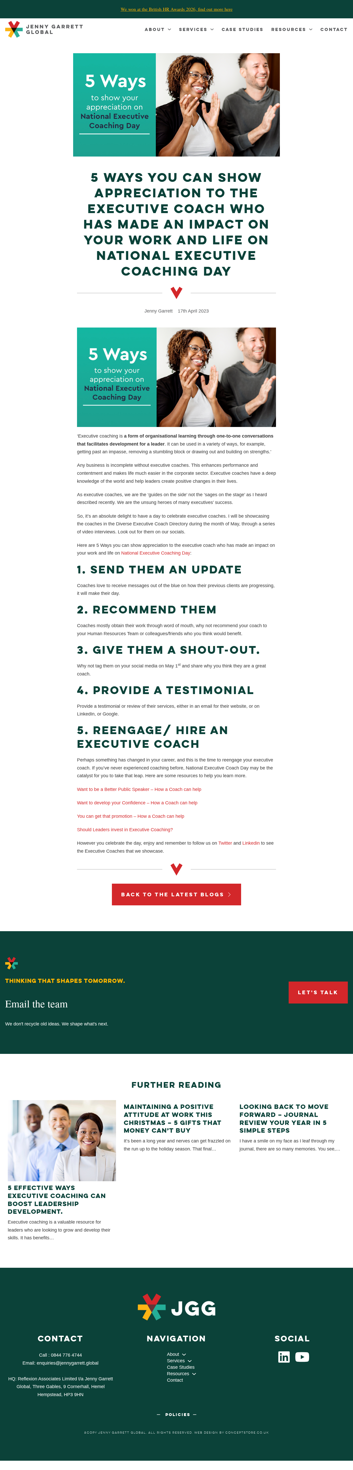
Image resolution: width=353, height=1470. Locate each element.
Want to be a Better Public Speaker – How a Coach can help (139, 789)
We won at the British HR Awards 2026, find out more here (177, 9)
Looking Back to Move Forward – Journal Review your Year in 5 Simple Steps (284, 1118)
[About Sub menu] (169, 29)
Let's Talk (318, 992)
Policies (177, 1414)
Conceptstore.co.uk (247, 1432)
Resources (288, 29)
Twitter (225, 843)
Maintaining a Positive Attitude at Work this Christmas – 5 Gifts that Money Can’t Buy (172, 1118)
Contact (334, 29)
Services (193, 29)
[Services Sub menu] (212, 29)
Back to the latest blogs (172, 894)
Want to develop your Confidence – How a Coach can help (137, 802)
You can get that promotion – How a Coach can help (130, 816)
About (155, 29)
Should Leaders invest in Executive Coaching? (125, 829)
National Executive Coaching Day (155, 553)
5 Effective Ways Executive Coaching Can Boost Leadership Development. (57, 1199)
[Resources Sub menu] (311, 29)
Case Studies (243, 29)
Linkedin (251, 843)
